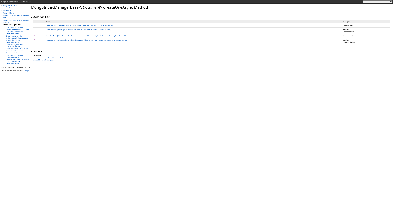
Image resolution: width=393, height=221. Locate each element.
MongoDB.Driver (8, 13)
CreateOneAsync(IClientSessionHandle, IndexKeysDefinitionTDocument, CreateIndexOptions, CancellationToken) (86, 40)
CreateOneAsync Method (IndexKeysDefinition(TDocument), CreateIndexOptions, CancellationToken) (18, 39)
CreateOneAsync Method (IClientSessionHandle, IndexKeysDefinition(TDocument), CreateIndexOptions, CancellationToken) (18, 59)
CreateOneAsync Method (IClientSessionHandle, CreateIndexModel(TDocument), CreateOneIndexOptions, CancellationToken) (17, 49)
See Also (38, 51)
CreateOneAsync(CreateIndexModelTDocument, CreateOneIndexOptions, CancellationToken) (79, 25)
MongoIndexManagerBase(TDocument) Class (16, 16)
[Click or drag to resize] (30, 14)
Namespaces (6, 10)
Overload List (41, 17)
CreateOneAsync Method (14, 25)
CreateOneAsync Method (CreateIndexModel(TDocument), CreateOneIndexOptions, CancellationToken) (17, 30)
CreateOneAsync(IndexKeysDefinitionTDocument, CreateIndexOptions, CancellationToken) (78, 30)
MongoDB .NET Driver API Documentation (11, 7)
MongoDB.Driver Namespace (43, 60)
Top (34, 47)
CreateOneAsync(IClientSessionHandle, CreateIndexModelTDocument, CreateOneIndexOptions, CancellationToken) (87, 36)
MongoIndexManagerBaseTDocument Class (49, 58)
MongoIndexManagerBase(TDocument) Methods (16, 21)
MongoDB (27, 71)
